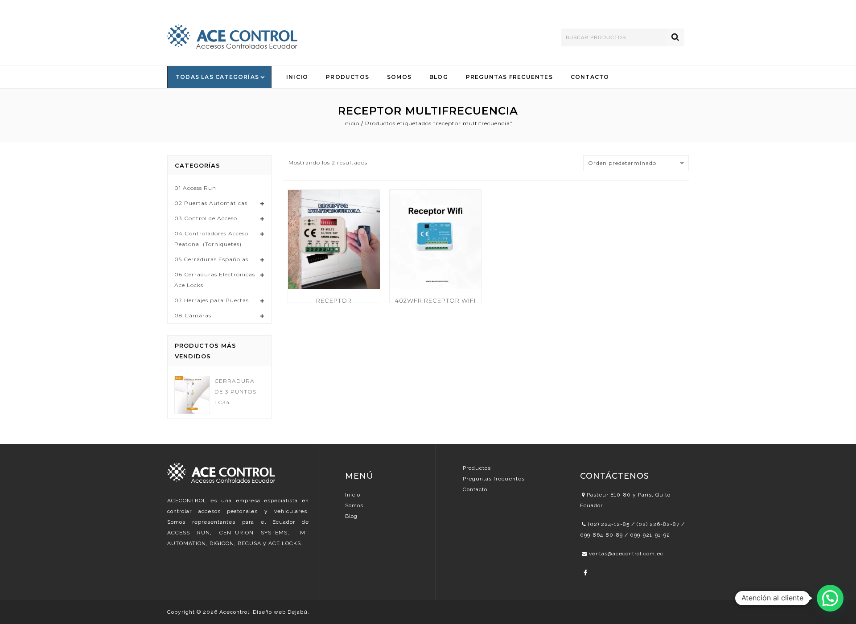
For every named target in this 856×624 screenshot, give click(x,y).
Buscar (675, 37)
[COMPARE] (368, 197)
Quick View (368, 213)
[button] (830, 598)
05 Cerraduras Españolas (211, 259)
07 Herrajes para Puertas (211, 300)
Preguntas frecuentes (494, 479)
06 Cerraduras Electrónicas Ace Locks (214, 279)
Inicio (297, 77)
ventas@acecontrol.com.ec (626, 553)
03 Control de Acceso (205, 218)
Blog (438, 77)
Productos (347, 77)
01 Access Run (195, 188)
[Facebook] (586, 573)
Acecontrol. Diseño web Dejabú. (264, 612)
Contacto (590, 77)
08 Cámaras (192, 315)
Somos (399, 77)
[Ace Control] (232, 36)
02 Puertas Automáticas (210, 203)
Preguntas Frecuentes (509, 77)
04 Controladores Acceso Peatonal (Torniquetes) (211, 238)
